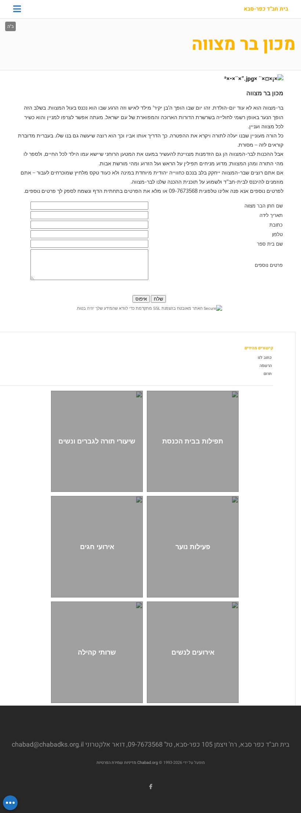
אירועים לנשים (192, 652)
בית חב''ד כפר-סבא (266, 9)
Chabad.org (147, 762)
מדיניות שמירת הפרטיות (116, 762)
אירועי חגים (97, 546)
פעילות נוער (192, 546)
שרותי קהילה (97, 652)
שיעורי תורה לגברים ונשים (96, 441)
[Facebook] (150, 787)
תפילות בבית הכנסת (192, 441)
